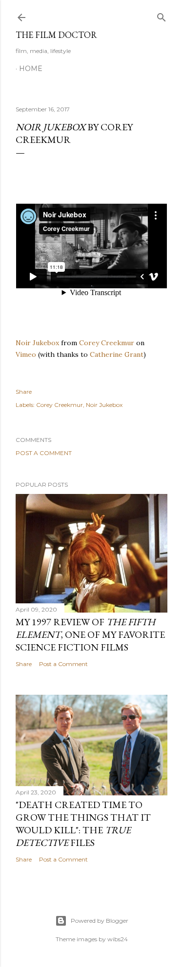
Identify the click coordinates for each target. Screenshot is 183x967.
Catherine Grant (116, 354)
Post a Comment (44, 453)
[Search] (161, 15)
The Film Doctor (56, 34)
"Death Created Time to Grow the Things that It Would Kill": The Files (83, 823)
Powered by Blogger (99, 920)
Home (30, 68)
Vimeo (26, 354)
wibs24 (117, 939)
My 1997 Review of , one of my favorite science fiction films (90, 634)
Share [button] (24, 391)
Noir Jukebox (37, 342)
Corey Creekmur (106, 342)
